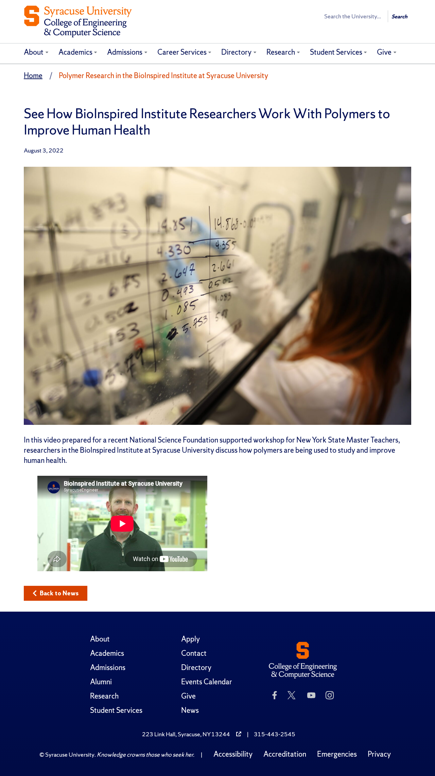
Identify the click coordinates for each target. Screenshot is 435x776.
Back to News (59, 593)
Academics (75, 52)
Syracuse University (69, 754)
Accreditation (284, 754)
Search (399, 16)
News (190, 710)
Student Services (336, 52)
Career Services (182, 52)
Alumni (101, 682)
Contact (194, 653)
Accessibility (233, 754)
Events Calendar (206, 682)
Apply (190, 639)
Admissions (124, 52)
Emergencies (337, 754)
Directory (236, 52)
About (34, 52)
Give (384, 52)
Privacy (379, 754)
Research (280, 52)
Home (33, 75)
